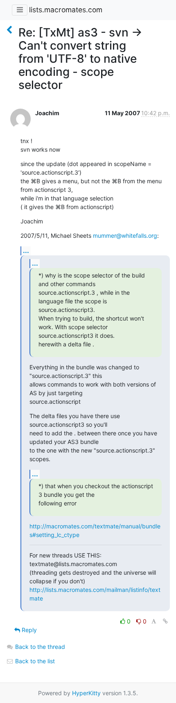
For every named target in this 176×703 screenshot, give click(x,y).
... (26, 250)
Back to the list (34, 660)
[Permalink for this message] (165, 621)
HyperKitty (86, 692)
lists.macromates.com (65, 9)
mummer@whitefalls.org (125, 235)
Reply (28, 629)
